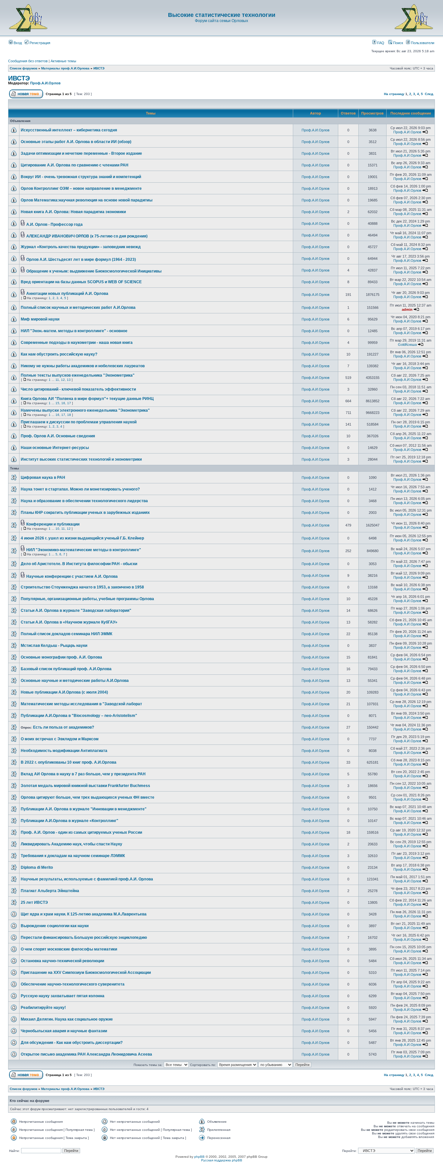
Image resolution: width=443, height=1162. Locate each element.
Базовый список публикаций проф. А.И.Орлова (66, 669)
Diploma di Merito (37, 867)
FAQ (380, 43)
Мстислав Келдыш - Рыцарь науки (54, 645)
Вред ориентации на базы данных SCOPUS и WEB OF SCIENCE (81, 282)
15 (57, 403)
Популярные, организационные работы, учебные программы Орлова (87, 599)
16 (63, 403)
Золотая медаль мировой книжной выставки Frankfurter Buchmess (85, 785)
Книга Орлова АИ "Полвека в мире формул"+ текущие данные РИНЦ (87, 398)
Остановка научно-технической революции (62, 961)
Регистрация (39, 43)
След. (429, 94)
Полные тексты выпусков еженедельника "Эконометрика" (78, 375)
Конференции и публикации (52, 524)
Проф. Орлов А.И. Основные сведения (58, 436)
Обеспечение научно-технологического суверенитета (73, 984)
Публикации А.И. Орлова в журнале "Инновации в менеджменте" (84, 809)
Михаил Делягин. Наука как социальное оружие (67, 1019)
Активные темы (63, 61)
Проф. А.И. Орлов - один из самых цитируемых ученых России (81, 832)
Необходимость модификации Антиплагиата (64, 750)
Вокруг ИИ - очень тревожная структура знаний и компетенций (81, 177)
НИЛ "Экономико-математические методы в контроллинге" (83, 550)
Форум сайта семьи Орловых (221, 20)
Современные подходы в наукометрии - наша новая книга (77, 342)
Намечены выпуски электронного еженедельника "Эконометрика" (85, 410)
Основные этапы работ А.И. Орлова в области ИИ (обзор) (76, 141)
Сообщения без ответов (28, 61)
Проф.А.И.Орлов (45, 83)
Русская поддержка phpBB (221, 1160)
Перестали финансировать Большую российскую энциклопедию (84, 937)
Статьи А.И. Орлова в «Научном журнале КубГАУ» (69, 622)
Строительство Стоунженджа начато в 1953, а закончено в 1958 (82, 587)
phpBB (199, 1156)
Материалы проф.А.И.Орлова (65, 68)
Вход (17, 43)
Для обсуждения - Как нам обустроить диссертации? (72, 1042)
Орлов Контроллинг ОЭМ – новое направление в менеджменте (81, 188)
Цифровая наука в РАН (43, 477)
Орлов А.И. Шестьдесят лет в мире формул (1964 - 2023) (81, 259)
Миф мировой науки (40, 319)
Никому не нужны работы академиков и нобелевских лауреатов (83, 366)
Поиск (397, 43)
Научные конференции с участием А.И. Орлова (72, 576)
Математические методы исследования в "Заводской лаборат (81, 704)
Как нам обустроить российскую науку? (59, 354)
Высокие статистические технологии (221, 15)
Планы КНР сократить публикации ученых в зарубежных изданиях (85, 512)
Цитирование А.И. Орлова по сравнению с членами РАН (74, 165)
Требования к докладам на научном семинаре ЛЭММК (73, 855)
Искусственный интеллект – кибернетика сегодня (69, 130)
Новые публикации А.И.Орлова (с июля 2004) (64, 692)
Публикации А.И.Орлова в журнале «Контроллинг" (69, 820)
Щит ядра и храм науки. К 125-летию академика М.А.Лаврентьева (84, 914)
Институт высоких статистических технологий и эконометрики (81, 459)
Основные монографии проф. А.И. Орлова (61, 657)
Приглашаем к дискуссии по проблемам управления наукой (79, 422)
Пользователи (422, 43)
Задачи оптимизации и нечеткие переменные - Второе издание (81, 153)
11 (57, 379)
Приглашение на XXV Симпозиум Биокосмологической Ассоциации (86, 972)
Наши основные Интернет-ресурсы (55, 447)
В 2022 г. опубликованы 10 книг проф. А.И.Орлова (68, 762)
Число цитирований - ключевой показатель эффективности (78, 389)
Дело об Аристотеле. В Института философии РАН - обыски (79, 564)
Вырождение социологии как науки (55, 926)
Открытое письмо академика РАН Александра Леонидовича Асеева (86, 1054)
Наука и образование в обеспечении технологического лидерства (84, 501)
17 (69, 403)
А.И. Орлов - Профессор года (54, 224)
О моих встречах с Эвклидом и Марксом (60, 739)
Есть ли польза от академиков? (63, 727)
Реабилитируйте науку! (43, 1007)
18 (69, 415)
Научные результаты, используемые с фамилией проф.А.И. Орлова (87, 879)
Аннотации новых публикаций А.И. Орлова (67, 293)
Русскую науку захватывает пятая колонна (62, 996)
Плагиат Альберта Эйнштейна (50, 891)
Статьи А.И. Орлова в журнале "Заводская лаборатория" (76, 610)
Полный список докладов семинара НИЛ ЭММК (66, 634)
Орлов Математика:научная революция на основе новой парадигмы (86, 200)
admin (407, 309)
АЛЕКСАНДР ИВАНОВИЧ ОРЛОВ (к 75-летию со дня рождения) (87, 236)
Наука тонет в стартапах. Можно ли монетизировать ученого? (80, 489)
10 (57, 528)
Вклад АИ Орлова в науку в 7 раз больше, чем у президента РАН (83, 774)
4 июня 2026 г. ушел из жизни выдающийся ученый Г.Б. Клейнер (82, 538)
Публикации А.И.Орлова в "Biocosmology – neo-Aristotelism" (79, 715)
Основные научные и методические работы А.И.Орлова (75, 680)
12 (63, 379)
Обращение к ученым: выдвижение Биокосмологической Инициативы (94, 271)
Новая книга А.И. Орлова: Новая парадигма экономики (73, 212)
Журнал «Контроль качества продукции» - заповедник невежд (81, 247)
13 (69, 379)
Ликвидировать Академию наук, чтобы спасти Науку (71, 844)
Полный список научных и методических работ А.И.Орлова (78, 307)
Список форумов (23, 68)
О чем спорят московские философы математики (69, 949)
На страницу (394, 94)
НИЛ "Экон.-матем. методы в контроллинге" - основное (74, 331)
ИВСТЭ (98, 68)
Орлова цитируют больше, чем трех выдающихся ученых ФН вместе (87, 797)
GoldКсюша (407, 344)
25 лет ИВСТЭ (34, 902)
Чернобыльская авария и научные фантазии (64, 1031)
